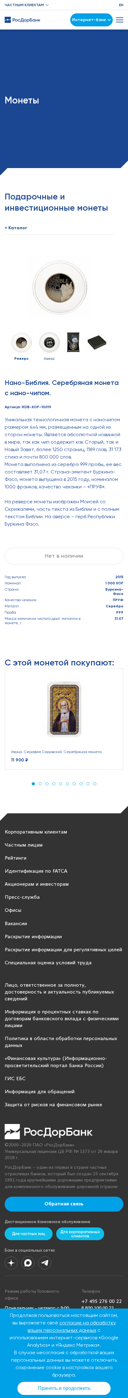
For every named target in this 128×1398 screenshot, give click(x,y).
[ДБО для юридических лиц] (80, 1233)
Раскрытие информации (33, 936)
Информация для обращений (40, 1091)
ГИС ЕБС (15, 1078)
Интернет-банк (89, 19)
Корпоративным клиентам (36, 832)
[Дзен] (11, 1262)
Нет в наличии (64, 555)
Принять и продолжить (64, 1388)
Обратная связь (64, 1204)
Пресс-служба (22, 897)
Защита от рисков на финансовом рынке (53, 1105)
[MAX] (27, 1262)
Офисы (13, 910)
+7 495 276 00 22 (101, 1301)
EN (121, 5)
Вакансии (16, 923)
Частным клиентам (24, 5)
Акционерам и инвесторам (37, 884)
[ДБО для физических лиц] (29, 1233)
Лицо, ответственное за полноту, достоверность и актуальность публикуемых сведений (59, 992)
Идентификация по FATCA (36, 871)
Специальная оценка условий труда (48, 963)
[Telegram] (44, 1262)
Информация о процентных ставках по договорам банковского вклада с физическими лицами (62, 1018)
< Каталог (16, 228)
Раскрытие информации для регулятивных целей (63, 950)
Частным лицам (24, 845)
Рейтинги (15, 858)
